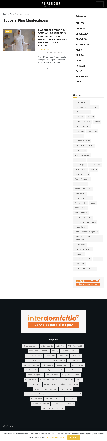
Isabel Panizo (94, 160)
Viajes (79, 81)
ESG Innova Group (82, 141)
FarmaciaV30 (80, 150)
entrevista (78, 136)
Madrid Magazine (82, 179)
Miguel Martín (80, 203)
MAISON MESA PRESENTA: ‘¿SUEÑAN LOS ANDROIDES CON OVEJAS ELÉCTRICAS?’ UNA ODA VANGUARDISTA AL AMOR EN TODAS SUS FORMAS (53, 37)
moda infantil (80, 208)
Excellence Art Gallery (84, 145)
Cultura (80, 28)
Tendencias (82, 76)
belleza (87, 121)
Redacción (45, 49)
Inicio (5, 14)
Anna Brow (79, 117)
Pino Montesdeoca (22, 14)
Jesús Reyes (79, 165)
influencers (79, 160)
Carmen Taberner (82, 126)
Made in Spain (80, 169)
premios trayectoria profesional (83, 238)
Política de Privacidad (56, 437)
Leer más (45, 68)
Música (80, 55)
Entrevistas (82, 44)
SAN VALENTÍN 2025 (82, 249)
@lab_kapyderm (81, 102)
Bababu (90, 117)
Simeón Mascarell (82, 259)
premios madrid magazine (86, 232)
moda (92, 203)
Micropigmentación (83, 198)
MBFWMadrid (80, 193)
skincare (98, 259)
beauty (77, 121)
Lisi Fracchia (94, 165)
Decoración (82, 33)
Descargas (81, 39)
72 (63, 53)
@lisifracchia (80, 107)
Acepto (73, 437)
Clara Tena (79, 131)
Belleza (80, 23)
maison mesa (80, 184)
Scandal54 (79, 254)
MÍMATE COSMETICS (83, 217)
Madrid (94, 169)
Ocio (78, 60)
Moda (8, 31)
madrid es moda (81, 174)
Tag (11, 14)
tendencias (79, 264)
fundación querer (82, 155)
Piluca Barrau (80, 227)
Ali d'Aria (94, 107)
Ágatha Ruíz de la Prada (85, 268)
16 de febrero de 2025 (47, 53)
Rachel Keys (79, 244)
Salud (79, 71)
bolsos (97, 121)
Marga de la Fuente (83, 189)
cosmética (92, 131)
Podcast (80, 66)
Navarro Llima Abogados (85, 222)
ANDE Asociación (81, 112)
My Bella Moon (80, 213)
